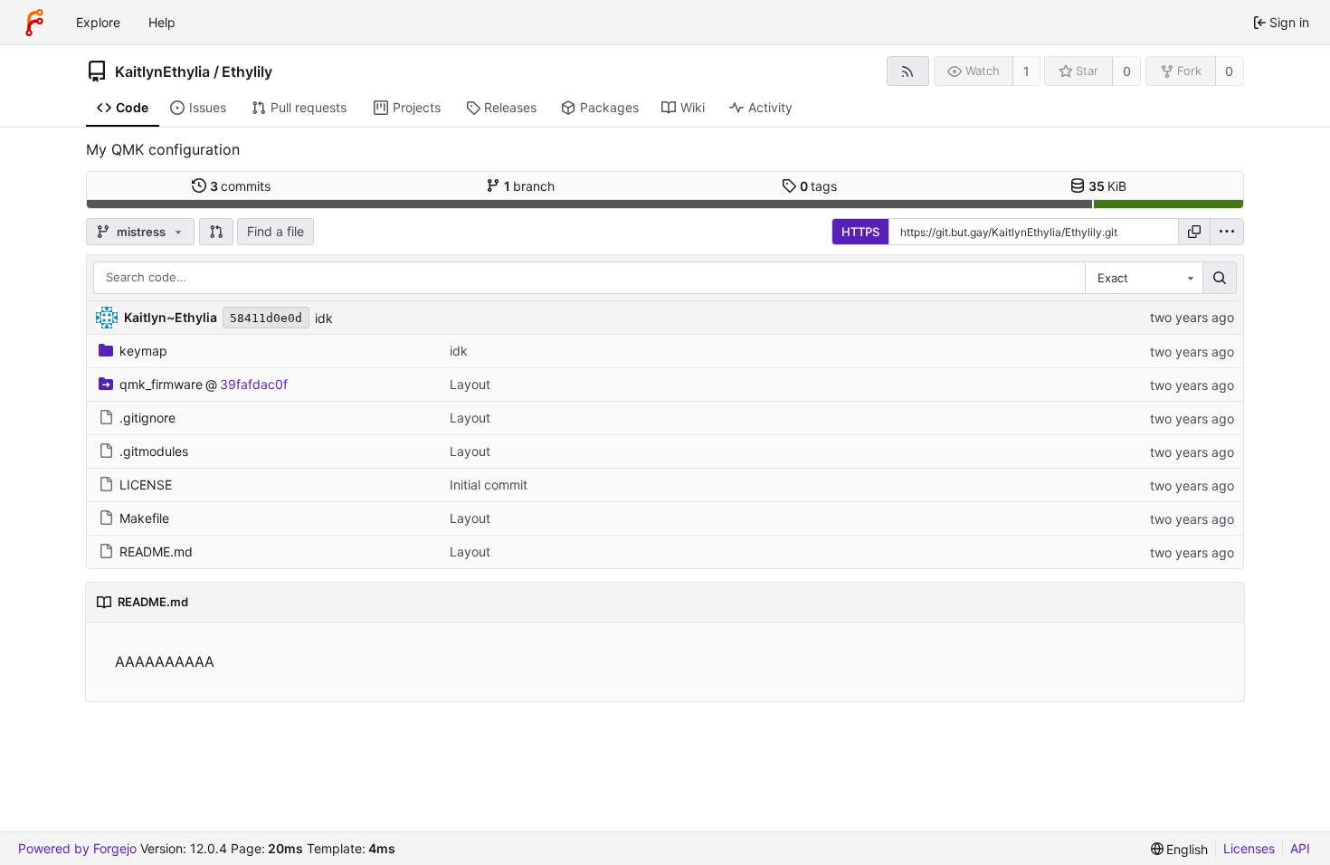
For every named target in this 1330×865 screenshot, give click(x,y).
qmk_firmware (161, 384)
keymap (143, 350)
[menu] (1227, 231)
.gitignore (147, 417)
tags (819, 186)
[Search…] (1219, 277)
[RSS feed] (908, 71)
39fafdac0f (254, 384)
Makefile (144, 518)
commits (240, 186)
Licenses (1249, 848)
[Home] (34, 22)
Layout (470, 384)
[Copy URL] (1194, 231)
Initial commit (488, 484)
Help (162, 22)
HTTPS (860, 231)
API (1300, 848)
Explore (98, 22)
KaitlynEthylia (162, 71)
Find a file (275, 231)
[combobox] (1143, 277)
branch (530, 186)
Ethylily (247, 71)
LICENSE (145, 484)
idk (324, 318)
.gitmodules (153, 451)
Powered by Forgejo (77, 848)
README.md (156, 551)
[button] (216, 231)
